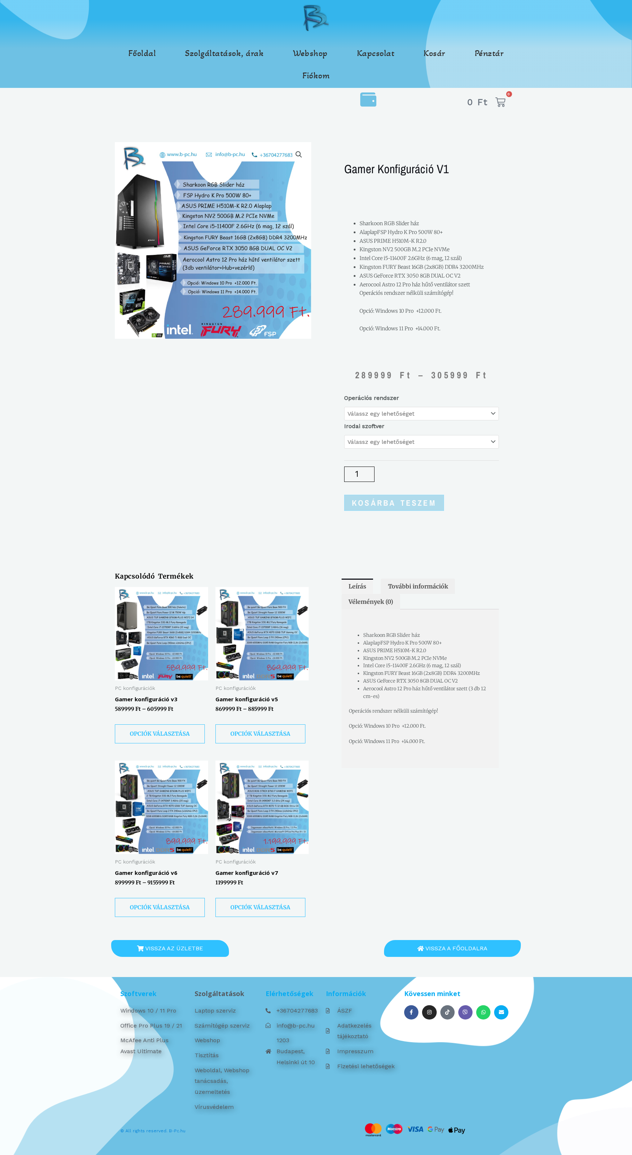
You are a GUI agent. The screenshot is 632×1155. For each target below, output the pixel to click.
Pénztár (489, 53)
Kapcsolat (376, 53)
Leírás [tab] (357, 586)
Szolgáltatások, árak (224, 53)
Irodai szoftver (364, 426)
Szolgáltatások (219, 993)
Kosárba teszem (394, 502)
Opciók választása (160, 733)
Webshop (310, 53)
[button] (298, 154)
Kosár (434, 53)
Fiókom (316, 75)
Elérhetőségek (289, 993)
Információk (346, 993)
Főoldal (142, 53)
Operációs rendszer (371, 397)
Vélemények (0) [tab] (371, 601)
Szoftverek (138, 993)
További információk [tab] (418, 586)
